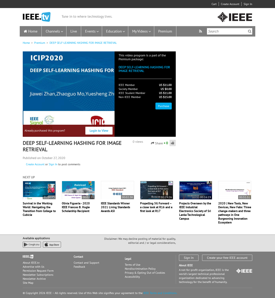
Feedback (79, 266)
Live (73, 31)
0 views (138, 141)
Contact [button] (78, 256)
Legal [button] (128, 258)
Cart (214, 4)
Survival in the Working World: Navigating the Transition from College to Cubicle (39, 209)
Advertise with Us (33, 266)
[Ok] (249, 31)
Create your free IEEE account (227, 258)
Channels (53, 31)
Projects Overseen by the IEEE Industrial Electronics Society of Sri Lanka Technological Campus (195, 210)
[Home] (37, 17)
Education (114, 31)
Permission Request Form (38, 270)
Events (90, 31)
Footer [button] (27, 256)
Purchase (163, 106)
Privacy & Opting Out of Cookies (145, 273)
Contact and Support (86, 262)
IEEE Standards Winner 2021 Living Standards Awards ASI (115, 207)
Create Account (230, 4)
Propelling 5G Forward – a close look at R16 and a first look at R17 (156, 207)
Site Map (28, 283)
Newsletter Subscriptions (38, 275)
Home (32, 31)
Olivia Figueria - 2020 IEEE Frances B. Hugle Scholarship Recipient (76, 207)
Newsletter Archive (34, 279)
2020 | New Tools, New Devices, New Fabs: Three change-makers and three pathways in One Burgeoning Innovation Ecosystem (234, 212)
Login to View (99, 131)
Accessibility (132, 277)
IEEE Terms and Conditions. (160, 293)
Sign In (248, 4)
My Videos (140, 31)
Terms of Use (132, 264)
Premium (165, 31)
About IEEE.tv (31, 262)
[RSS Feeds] (201, 31)
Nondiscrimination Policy (140, 268)
